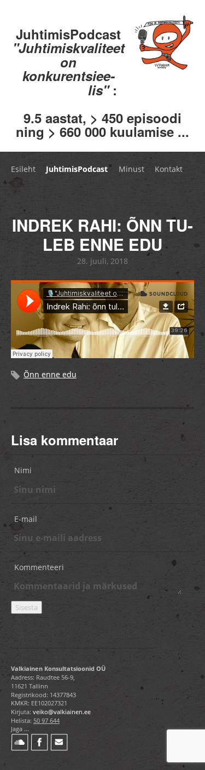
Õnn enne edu (50, 374)
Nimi (23, 470)
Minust (131, 169)
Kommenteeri (39, 567)
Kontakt (169, 169)
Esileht (23, 169)
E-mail (25, 519)
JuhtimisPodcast (77, 169)
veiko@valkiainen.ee (62, 712)
